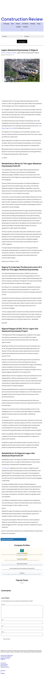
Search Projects (22, 41)
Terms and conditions (6, 656)
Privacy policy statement (7, 655)
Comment (3, 604)
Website (2, 631)
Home (3, 53)
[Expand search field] (22, 29)
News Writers (4, 665)
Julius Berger (5, 468)
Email (2, 625)
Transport (8, 53)
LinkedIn (3, 673)
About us (3, 659)
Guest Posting (4, 664)
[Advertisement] (22, 8)
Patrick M (12, 54)
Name (2, 619)
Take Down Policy (5, 667)
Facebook (3, 670)
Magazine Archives (5, 658)
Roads (14, 53)
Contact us (3, 663)
